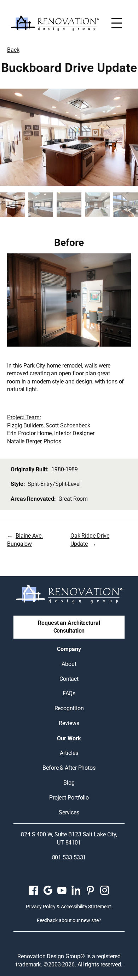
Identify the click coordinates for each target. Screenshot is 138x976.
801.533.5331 (69, 857)
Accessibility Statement (86, 906)
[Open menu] (116, 23)
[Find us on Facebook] (33, 890)
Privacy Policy (41, 906)
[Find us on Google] (47, 890)
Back (13, 49)
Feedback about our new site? (69, 920)
